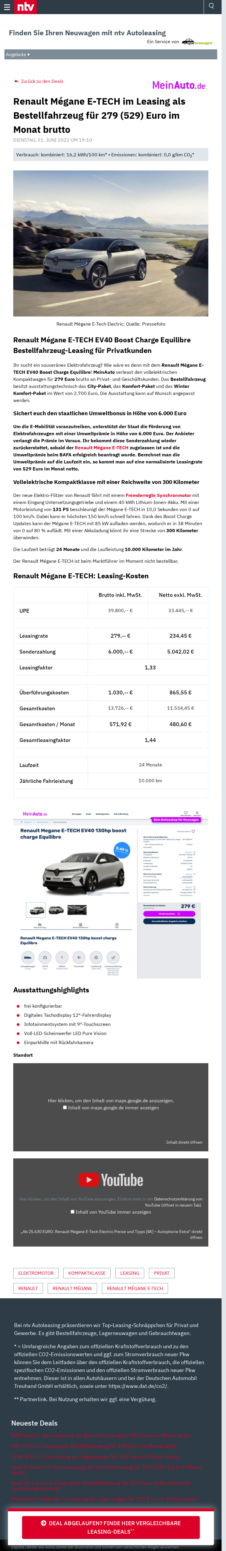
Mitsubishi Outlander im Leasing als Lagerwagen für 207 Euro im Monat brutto (104, 1498)
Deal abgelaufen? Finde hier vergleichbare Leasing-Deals (113, 1527)
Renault (28, 1288)
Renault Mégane (72, 1288)
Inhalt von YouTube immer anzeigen (113, 1212)
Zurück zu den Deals (42, 81)
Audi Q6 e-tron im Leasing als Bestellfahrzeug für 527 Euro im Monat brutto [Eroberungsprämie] (101, 1486)
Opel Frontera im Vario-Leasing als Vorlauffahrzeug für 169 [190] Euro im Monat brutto (106, 1470)
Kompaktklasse (87, 1273)
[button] (25, 7)
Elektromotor (36, 1273)
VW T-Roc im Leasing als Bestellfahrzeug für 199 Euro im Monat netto (94, 1446)
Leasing (129, 1273)
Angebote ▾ (18, 54)
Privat (162, 1273)
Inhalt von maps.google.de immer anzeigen (113, 1108)
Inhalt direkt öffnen (184, 1142)
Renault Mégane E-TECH (102, 447)
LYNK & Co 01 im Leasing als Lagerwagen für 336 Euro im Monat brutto (95, 1456)
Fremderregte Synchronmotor (158, 495)
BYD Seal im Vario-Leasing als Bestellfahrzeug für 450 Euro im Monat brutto (101, 1435)
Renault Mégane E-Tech (135, 1288)
